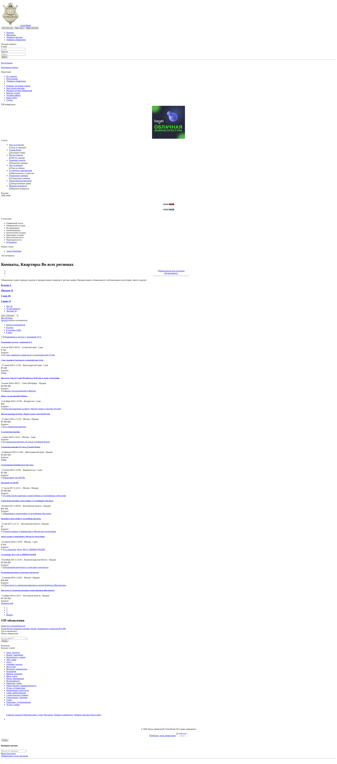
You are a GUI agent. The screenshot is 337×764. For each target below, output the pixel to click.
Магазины (11, 35)
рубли (9, 327)
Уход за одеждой (16, 145)
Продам (7, 290)
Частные (11, 311)
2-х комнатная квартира (10, 432)
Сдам (6, 295)
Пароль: (4, 52)
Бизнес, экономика (14, 655)
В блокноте (11, 242)
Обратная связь (29, 715)
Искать (5, 641)
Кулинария (11, 671)
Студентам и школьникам (20, 170)
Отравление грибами (18, 175)
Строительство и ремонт (17, 695)
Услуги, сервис (13, 704)
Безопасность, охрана (16, 657)
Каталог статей (13, 93)
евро (9, 332)
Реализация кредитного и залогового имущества (20, 572)
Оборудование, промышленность (21, 686)
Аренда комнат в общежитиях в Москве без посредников (23, 537)
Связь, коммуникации (16, 693)
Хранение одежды (17, 160)
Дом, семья (11, 659)
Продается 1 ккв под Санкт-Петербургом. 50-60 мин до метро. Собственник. (30, 378)
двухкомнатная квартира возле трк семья (17, 465)
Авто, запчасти (13, 652)
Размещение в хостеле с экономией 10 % (16, 342)
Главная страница (14, 715)
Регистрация (6, 63)
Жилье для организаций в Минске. (14, 396)
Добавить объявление (16, 40)
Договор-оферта (13, 95)
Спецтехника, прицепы (17, 697)
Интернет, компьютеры (16, 669)
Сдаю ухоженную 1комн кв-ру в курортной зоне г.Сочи (22, 360)
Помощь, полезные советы (18, 86)
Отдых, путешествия (15, 688)
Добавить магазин (14, 37)
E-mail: (4, 46)
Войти (4, 57)
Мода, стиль (11, 676)
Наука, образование (15, 678)
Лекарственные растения (20, 181)
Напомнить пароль (9, 67)
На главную (11, 76)
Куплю (6, 285)
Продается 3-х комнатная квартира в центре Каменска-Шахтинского (28, 590)
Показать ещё (7, 603)
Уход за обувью (16, 165)
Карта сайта (11, 98)
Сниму (6, 301)
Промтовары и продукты (17, 690)
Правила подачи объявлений (19, 90)
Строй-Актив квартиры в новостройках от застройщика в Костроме (27, 501)
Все (9, 306)
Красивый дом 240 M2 (9, 483)
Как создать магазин (15, 88)
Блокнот (10, 32)
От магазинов (13, 309)
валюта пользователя (15, 325)
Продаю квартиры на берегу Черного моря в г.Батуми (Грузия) (25, 414)
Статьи (9, 100)
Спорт (9, 700)
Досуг (9, 662)
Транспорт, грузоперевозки (18, 702)
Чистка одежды (16, 155)
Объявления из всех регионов (14, 756)
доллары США (13, 330)
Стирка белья (15, 150)
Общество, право (14, 683)
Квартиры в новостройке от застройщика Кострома (21, 519)
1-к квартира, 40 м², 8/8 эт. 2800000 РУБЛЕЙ (18, 555)
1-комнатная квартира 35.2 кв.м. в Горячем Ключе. (20, 447)
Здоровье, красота (14, 664)
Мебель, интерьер (14, 674)
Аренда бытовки (13, 251)
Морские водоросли (18, 186)
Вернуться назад (8, 753)
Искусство (11, 667)
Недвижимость (13, 681)
